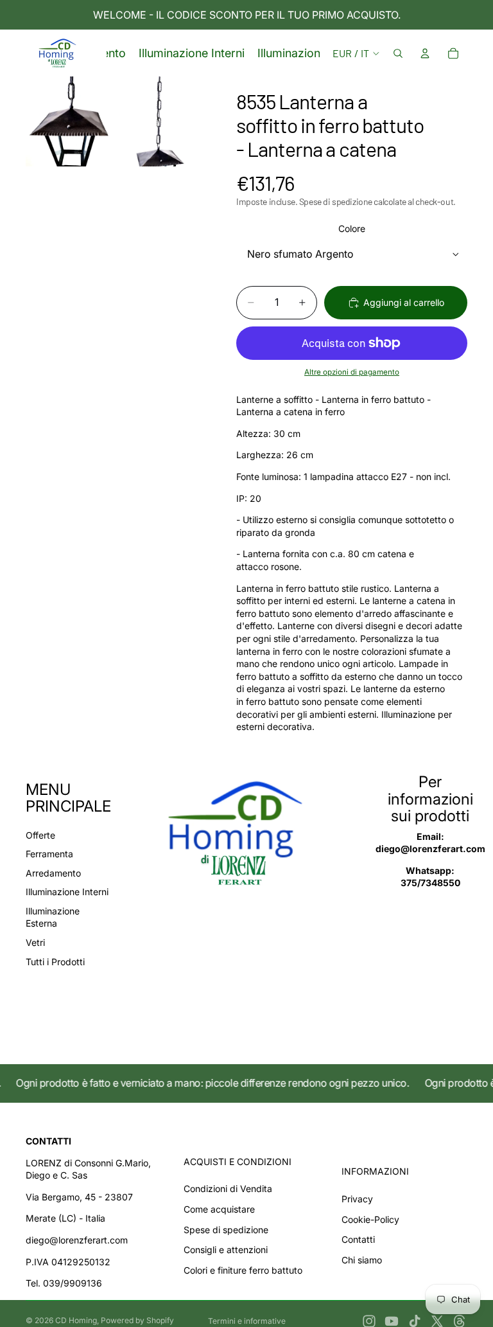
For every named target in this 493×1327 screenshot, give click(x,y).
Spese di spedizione (226, 1229)
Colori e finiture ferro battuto (243, 1270)
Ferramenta (49, 853)
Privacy (357, 1198)
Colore (351, 228)
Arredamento (53, 873)
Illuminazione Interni (67, 891)
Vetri (35, 942)
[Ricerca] (398, 53)
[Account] (425, 53)
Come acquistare (219, 1209)
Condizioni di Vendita (228, 1188)
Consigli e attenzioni (226, 1249)
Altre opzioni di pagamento (351, 372)
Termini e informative (247, 1321)
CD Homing (76, 1320)
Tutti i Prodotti (55, 961)
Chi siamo (362, 1259)
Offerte (40, 835)
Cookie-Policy (370, 1219)
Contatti (358, 1239)
